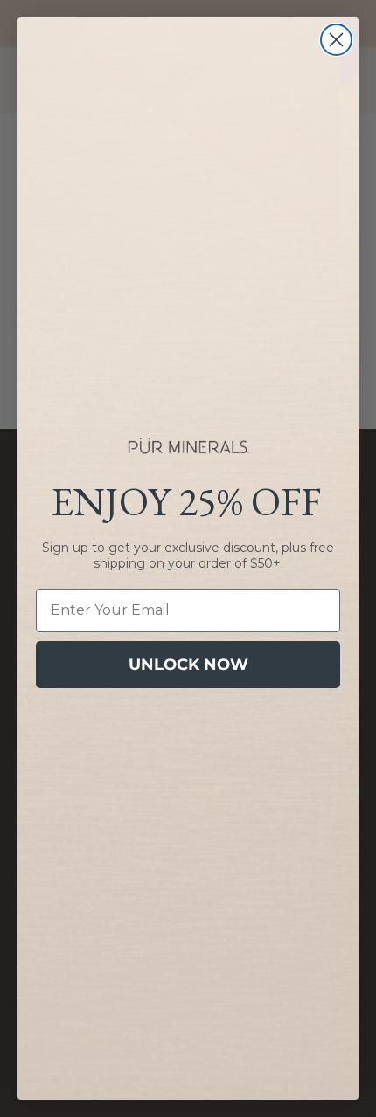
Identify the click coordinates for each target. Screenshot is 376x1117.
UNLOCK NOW (188, 664)
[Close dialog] (336, 39)
